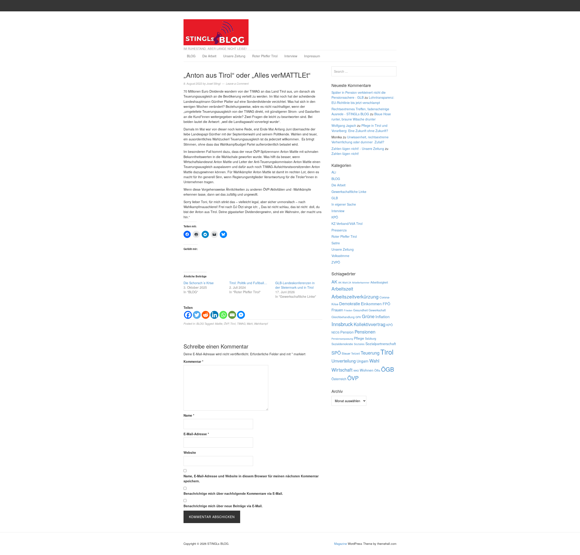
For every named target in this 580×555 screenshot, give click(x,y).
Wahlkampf (261, 323)
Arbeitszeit (342, 288)
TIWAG (241, 323)
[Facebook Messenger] (241, 315)
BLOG (191, 56)
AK (334, 282)
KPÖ (334, 217)
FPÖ (386, 303)
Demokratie (349, 303)
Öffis (377, 370)
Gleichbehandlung (343, 317)
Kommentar (193, 361)
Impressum (312, 56)
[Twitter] (197, 315)
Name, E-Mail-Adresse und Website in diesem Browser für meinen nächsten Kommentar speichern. (251, 478)
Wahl (250, 323)
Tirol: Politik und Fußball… (248, 283)
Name (189, 415)
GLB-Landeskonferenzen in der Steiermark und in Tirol (295, 285)
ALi (333, 172)
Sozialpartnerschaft (380, 343)
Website (190, 452)
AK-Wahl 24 (344, 282)
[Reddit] (206, 315)
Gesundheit (360, 310)
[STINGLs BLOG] (216, 31)
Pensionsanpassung (342, 338)
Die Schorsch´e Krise (199, 283)
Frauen (337, 309)
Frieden (348, 310)
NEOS (335, 332)
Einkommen (371, 303)
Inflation (382, 316)
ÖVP (226, 323)
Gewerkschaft (377, 310)
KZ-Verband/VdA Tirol (346, 223)
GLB (334, 198)
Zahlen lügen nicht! (345, 153)
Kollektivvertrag (369, 324)
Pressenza (339, 230)
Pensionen (365, 331)
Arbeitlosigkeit (379, 282)
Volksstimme (340, 255)
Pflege (359, 338)
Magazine (340, 543)
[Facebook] (188, 315)
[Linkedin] (214, 315)
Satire (335, 243)
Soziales (359, 344)
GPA (358, 317)
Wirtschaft (342, 369)
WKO (356, 370)
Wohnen (366, 370)
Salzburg (370, 338)
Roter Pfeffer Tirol (265, 56)
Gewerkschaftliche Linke (348, 191)
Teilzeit (355, 353)
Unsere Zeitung (234, 56)
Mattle (218, 323)
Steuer (346, 353)
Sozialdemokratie (342, 344)
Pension (347, 332)
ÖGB (387, 369)
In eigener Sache (343, 204)
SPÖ (336, 352)
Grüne (368, 316)
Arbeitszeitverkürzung (355, 296)
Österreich (338, 379)
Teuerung (370, 352)
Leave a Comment (237, 83)
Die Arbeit (209, 56)
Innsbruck (342, 323)
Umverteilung (343, 361)
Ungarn (362, 361)
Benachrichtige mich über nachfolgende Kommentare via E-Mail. (233, 493)
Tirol (233, 323)
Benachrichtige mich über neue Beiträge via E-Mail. (223, 506)
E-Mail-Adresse (196, 434)
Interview (290, 56)
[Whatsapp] (223, 315)
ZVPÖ (335, 262)
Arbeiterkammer (361, 282)
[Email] (232, 315)
